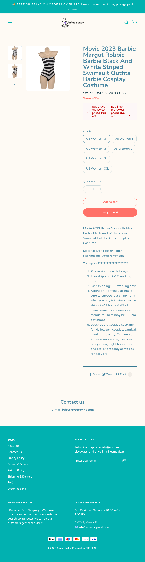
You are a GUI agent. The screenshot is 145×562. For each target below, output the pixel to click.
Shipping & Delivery (20, 476)
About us (13, 446)
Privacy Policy (16, 458)
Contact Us (15, 452)
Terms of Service (18, 464)
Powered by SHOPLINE (84, 548)
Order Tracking (17, 488)
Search (12, 439)
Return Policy (16, 470)
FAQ (10, 482)
